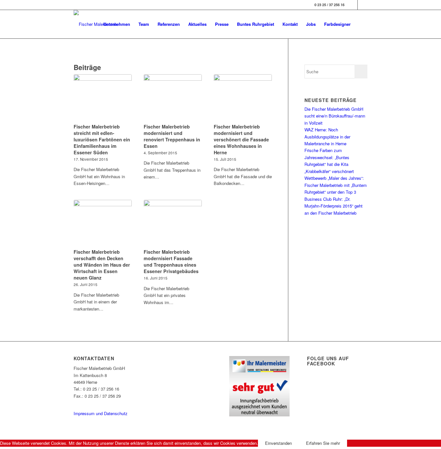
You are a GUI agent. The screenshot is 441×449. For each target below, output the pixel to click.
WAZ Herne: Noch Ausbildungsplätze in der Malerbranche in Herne (327, 137)
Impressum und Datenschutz (101, 413)
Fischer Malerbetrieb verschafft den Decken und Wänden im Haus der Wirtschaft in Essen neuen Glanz (102, 265)
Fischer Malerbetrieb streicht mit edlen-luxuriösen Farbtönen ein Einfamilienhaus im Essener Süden (102, 139)
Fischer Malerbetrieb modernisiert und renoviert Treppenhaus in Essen (172, 136)
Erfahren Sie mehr (323, 443)
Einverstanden (278, 443)
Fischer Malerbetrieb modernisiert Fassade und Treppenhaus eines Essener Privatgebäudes (171, 261)
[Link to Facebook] (352, 5)
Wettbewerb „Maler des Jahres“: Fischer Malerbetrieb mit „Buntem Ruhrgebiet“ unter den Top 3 (335, 185)
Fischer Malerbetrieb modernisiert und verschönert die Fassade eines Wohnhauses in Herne (241, 139)
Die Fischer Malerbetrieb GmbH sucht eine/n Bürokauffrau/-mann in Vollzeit (334, 116)
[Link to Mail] (362, 5)
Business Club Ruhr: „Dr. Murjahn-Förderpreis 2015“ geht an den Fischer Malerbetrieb (333, 206)
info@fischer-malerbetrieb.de (100, 403)
